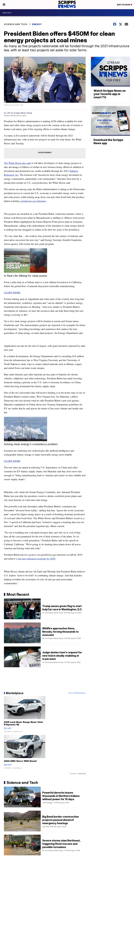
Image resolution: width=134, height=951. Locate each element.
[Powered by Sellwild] (82, 774)
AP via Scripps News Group (19, 113)
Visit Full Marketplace (77, 693)
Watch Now (124, 4)
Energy (37, 24)
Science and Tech (15, 24)
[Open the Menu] (4, 4)
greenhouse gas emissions (33, 201)
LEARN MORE (12, 292)
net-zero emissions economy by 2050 (36, 558)
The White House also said (17, 163)
